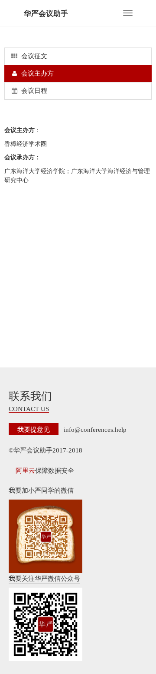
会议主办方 (37, 73)
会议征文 (33, 56)
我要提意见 (33, 429)
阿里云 (25, 470)
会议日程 (33, 90)
